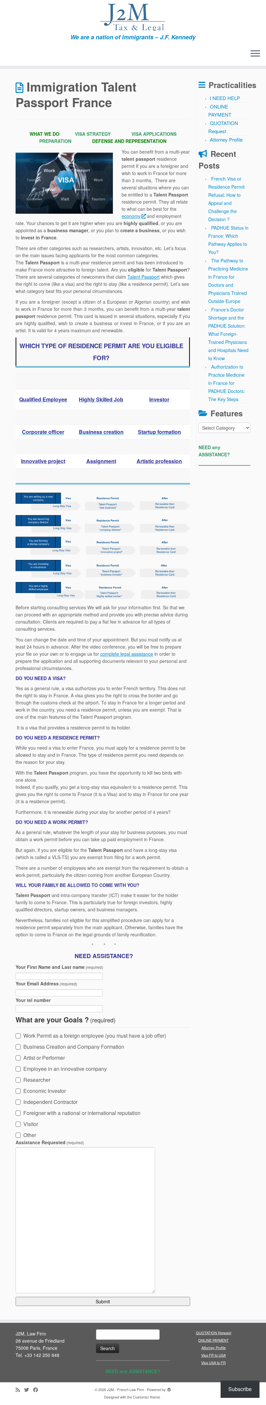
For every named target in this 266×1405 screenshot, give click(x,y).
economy (131, 216)
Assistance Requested (50, 1142)
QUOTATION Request (213, 1332)
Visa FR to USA (213, 1355)
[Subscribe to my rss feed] (20, 1389)
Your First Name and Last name (59, 967)
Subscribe (240, 1389)
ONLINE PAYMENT (213, 1340)
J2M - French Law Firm (125, 1389)
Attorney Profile (226, 139)
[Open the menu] (255, 54)
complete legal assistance (126, 654)
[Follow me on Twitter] (28, 1389)
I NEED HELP (225, 98)
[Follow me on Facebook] (37, 1389)
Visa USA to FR (213, 1362)
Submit (103, 1301)
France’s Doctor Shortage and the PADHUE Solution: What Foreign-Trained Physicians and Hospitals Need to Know (228, 333)
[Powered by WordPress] (169, 1388)
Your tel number (33, 1000)
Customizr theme (146, 1396)
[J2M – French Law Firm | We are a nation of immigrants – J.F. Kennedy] (133, 17)
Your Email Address (46, 983)
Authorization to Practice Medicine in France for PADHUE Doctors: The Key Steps (226, 382)
